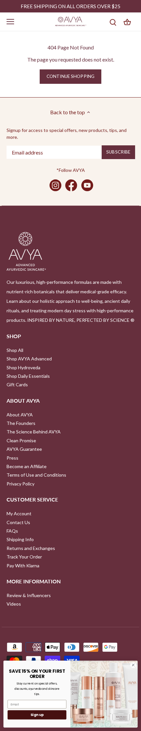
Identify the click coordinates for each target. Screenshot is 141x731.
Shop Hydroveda (23, 367)
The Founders (21, 423)
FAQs (12, 531)
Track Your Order (24, 556)
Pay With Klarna (23, 565)
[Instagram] (55, 185)
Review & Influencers (29, 595)
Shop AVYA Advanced (29, 358)
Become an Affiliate (27, 466)
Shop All (15, 350)
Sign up (37, 714)
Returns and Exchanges (31, 548)
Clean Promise (21, 440)
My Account (19, 513)
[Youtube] (87, 185)
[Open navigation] (10, 21)
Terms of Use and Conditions (36, 475)
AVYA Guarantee (24, 449)
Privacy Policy (20, 483)
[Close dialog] (133, 665)
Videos (14, 604)
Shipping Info (20, 539)
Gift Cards (17, 384)
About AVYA (20, 414)
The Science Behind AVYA (34, 431)
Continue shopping (70, 76)
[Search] (113, 21)
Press (12, 458)
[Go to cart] (127, 21)
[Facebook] (71, 185)
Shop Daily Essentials (28, 376)
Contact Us (18, 522)
